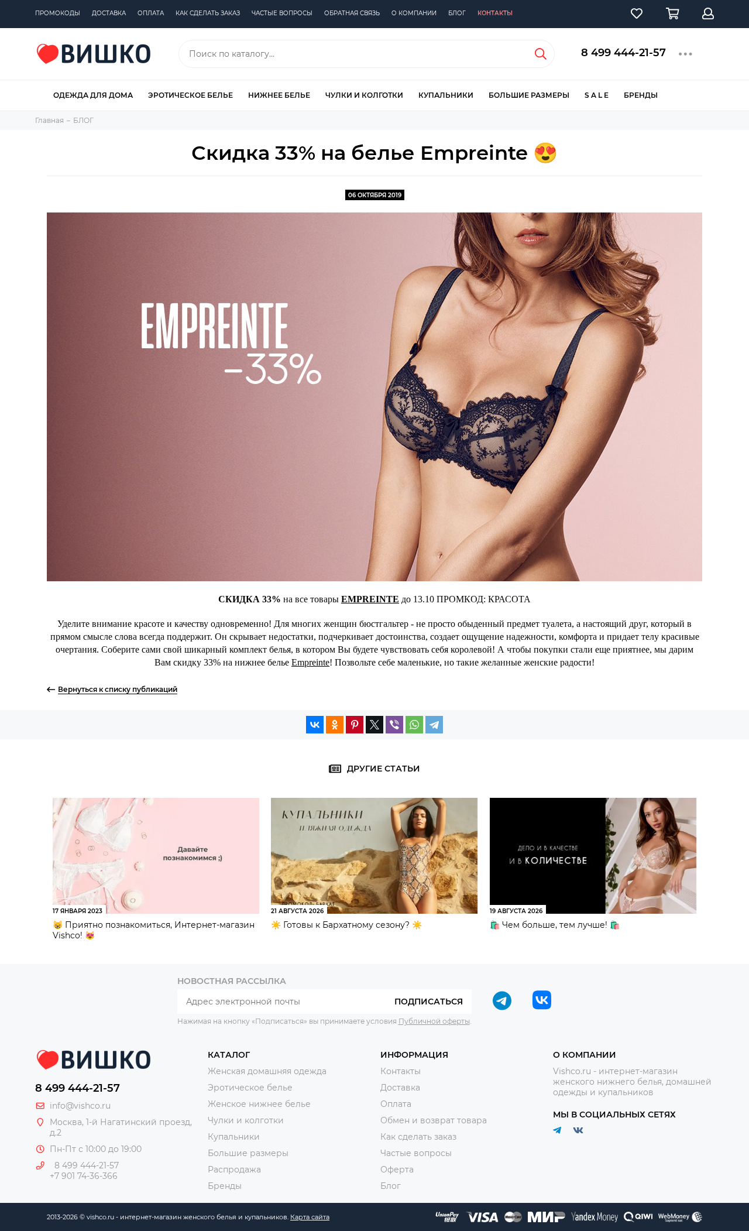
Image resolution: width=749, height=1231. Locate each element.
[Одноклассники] (334, 724)
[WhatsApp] (414, 724)
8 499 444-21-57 (623, 52)
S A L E (597, 95)
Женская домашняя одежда (267, 1071)
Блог (457, 13)
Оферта (397, 1169)
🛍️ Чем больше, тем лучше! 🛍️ (555, 925)
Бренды (641, 95)
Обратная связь (352, 13)
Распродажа (234, 1169)
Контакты (495, 13)
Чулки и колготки (364, 95)
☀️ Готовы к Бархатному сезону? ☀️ (346, 925)
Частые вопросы (282, 13)
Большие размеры (529, 95)
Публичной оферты (434, 1021)
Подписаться (428, 1001)
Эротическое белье (190, 95)
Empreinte (310, 662)
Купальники (445, 95)
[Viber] (394, 724)
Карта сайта (309, 1217)
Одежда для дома (93, 95)
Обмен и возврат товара (433, 1120)
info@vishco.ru (80, 1105)
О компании (414, 13)
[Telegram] (434, 724)
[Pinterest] (354, 724)
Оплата (151, 13)
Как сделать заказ (208, 13)
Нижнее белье (279, 95)
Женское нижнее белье (259, 1104)
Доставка (109, 13)
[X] (374, 724)
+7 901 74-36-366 (84, 1176)
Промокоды (57, 13)
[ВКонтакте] (315, 724)
